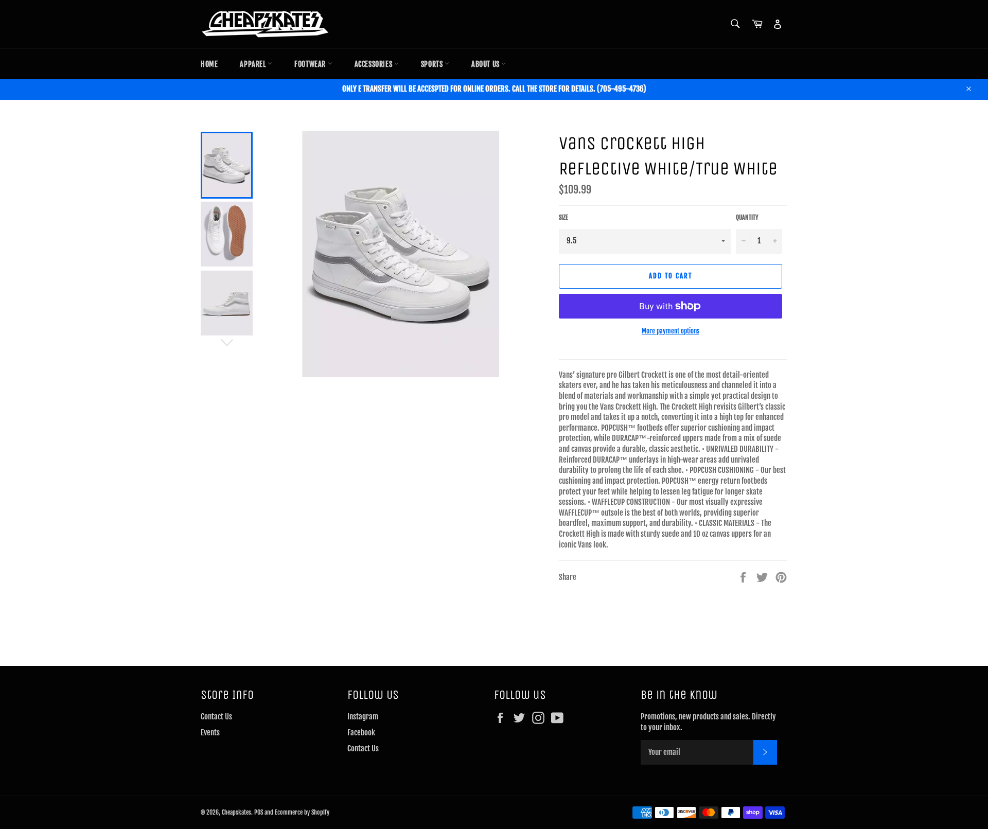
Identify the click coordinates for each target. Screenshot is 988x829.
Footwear (310, 64)
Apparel (254, 64)
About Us (486, 64)
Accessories (374, 64)
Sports (433, 64)
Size (563, 217)
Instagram (362, 716)
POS (258, 812)
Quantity (747, 217)
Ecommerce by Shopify (302, 812)
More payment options (670, 331)
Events (210, 732)
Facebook (361, 732)
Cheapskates (236, 812)
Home (209, 64)
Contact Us (216, 716)
